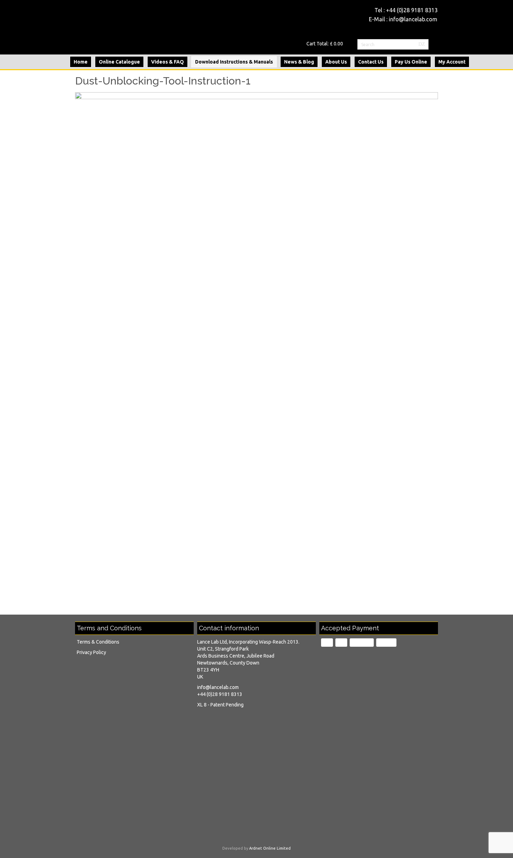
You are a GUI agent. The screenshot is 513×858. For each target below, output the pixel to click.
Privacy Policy (91, 652)
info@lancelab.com (413, 19)
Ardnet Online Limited (270, 848)
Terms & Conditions (98, 642)
